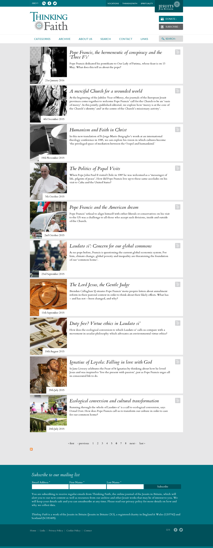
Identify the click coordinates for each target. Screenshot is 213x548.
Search (44, 3)
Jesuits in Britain (77, 514)
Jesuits (169, 6)
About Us (85, 38)
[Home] (53, 21)
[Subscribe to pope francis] (31, 450)
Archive (64, 38)
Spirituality (147, 3)
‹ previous (83, 443)
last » (142, 443)
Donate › (171, 18)
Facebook (49, 3)
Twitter (55, 3)
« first (71, 443)
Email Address (41, 482)
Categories (42, 38)
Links (144, 38)
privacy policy (134, 501)
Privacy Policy (56, 530)
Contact (125, 38)
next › (133, 443)
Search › (171, 38)
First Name (76, 482)
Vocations (113, 3)
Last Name (114, 482)
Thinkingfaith (129, 3)
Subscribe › (172, 26)
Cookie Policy (73, 530)
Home (33, 530)
